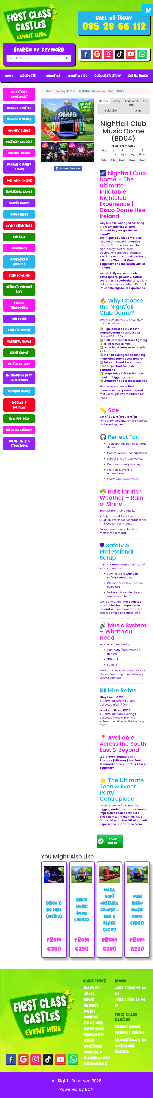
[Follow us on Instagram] (108, 54)
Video (116, 101)
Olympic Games (19, 391)
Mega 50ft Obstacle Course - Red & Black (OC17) (109, 909)
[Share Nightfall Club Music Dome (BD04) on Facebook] (68, 168)
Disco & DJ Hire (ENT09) (54, 909)
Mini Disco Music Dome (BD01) (137, 909)
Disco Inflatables (19, 430)
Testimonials (95, 1063)
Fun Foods (19, 319)
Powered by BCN (77, 1089)
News (89, 999)
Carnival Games (19, 341)
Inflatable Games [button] (19, 192)
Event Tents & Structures (19, 443)
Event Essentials (19, 225)
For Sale (19, 237)
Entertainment (19, 330)
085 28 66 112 (114, 26)
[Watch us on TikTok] (119, 54)
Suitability (111, 110)
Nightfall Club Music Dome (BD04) (101, 91)
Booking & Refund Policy (97, 1055)
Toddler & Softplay (19, 405)
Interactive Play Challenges (19, 377)
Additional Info (131, 103)
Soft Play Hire (19, 364)
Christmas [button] (19, 248)
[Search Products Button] (67, 58)
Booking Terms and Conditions (94, 1022)
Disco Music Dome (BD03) (81, 909)
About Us (53, 75)
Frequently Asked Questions (94, 1040)
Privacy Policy (91, 1008)
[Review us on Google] (97, 54)
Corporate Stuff (107, 75)
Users (138, 110)
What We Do (77, 75)
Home (9, 75)
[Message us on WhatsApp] (142, 54)
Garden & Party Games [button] (19, 166)
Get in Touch (138, 75)
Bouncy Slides (19, 130)
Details (103, 101)
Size (145, 101)
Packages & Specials (19, 261)
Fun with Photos (19, 180)
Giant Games (19, 352)
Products (28, 75)
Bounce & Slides (19, 119)
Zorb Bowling (19, 275)
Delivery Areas (92, 990)
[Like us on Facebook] (86, 54)
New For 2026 (19, 418)
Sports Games (19, 203)
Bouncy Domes (19, 153)
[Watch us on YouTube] (130, 54)
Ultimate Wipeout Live (19, 289)
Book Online (113, 841)
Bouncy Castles (19, 108)
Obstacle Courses (19, 142)
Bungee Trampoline (19, 305)
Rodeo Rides (19, 214)
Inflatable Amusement (19, 94)
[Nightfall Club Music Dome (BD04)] (68, 119)
